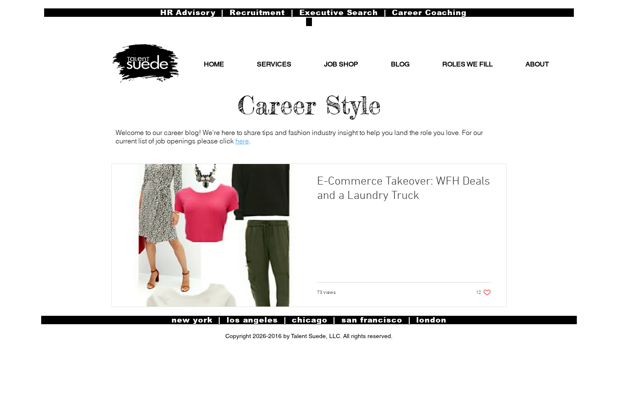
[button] (537, 64)
